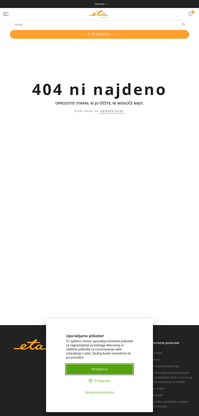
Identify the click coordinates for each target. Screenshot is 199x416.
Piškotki (157, 353)
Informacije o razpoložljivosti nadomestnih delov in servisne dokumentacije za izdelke (172, 377)
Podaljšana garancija (165, 366)
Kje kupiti (158, 388)
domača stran (112, 111)
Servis (156, 359)
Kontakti (157, 395)
